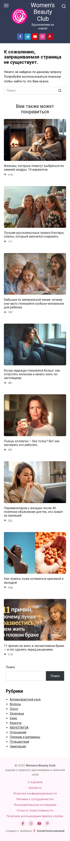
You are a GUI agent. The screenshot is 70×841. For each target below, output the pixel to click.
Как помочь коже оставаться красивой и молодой (33, 580)
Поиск (10, 667)
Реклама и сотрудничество (35, 799)
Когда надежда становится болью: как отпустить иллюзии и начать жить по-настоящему (32, 374)
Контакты (35, 787)
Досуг (14, 709)
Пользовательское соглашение (35, 804)
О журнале (35, 782)
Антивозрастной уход (25, 699)
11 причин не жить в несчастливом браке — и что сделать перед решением (34, 647)
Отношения (18, 732)
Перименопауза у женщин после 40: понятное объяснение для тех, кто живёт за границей (33, 511)
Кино (13, 718)
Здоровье (17, 713)
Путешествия (19, 742)
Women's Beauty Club (43, 12)
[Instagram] (31, 823)
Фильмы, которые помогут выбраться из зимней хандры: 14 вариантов (34, 167)
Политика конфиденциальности (35, 793)
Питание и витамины (25, 737)
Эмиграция (18, 746)
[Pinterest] (47, 823)
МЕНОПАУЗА (19, 727)
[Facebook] (23, 823)
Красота (15, 723)
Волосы (15, 704)
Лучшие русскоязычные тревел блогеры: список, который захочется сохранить (34, 234)
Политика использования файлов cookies (35, 816)
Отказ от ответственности (35, 810)
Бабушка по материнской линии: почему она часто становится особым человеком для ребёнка (34, 303)
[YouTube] (39, 823)
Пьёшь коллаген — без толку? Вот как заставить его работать (32, 443)
